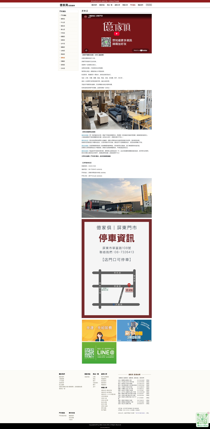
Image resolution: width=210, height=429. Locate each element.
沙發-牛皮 (104, 398)
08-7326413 (140, 400)
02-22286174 (140, 387)
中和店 (63, 33)
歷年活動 (103, 408)
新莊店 (63, 26)
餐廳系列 (103, 384)
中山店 (63, 22)
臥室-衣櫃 (104, 404)
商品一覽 (109, 5)
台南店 (63, 50)
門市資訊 (132, 5)
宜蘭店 (63, 61)
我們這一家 (62, 388)
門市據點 (63, 15)
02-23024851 (140, 380)
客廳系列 (103, 379)
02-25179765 (140, 382)
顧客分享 (117, 5)
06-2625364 (140, 395)
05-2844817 (140, 393)
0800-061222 (126, 410)
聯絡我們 (140, 5)
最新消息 (102, 5)
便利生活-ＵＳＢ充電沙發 (108, 394)
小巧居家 (61, 381)
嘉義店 (63, 47)
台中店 (63, 43)
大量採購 (61, 379)
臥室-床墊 (104, 402)
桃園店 (63, 36)
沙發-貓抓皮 (104, 396)
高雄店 (63, 54)
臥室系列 (103, 381)
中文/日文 (149, 4)
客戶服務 (103, 410)
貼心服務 (61, 384)
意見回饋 (71, 417)
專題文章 (125, 5)
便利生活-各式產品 (106, 392)
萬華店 (63, 19)
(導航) (147, 392)
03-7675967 (140, 390)
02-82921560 (140, 385)
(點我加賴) (99, 176)
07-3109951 (140, 397)
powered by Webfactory (105, 427)
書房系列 (103, 382)
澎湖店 (63, 65)
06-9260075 (140, 403)
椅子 (94, 381)
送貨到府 (61, 382)
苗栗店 (63, 40)
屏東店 (63, 57)
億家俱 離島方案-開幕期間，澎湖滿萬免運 (70, 386)
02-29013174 (140, 383)
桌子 (94, 386)
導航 (148, 380)
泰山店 (63, 29)
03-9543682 (140, 402)
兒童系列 (95, 382)
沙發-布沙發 (104, 400)
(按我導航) (103, 172)
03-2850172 (140, 388)
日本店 (63, 68)
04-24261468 (140, 392)
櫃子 (94, 384)
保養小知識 (104, 406)
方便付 (71, 419)
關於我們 (94, 5)
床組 (94, 379)
